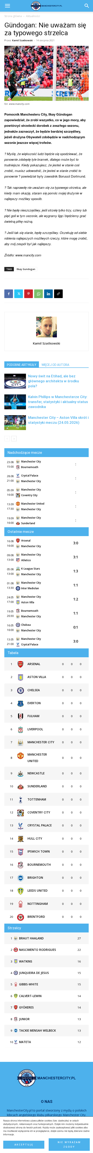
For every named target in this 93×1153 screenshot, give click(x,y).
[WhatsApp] (38, 293)
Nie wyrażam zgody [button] (69, 1144)
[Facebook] (8, 293)
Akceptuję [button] (23, 1144)
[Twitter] (18, 293)
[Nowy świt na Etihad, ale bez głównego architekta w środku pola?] (15, 381)
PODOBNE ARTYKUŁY (21, 365)
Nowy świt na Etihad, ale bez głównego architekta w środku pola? (53, 381)
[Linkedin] (48, 293)
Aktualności (33, 16)
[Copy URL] (58, 293)
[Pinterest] (28, 293)
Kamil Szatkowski (22, 40)
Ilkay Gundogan (26, 269)
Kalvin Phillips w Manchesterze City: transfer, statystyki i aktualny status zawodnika (58, 402)
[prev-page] (7, 438)
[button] (87, 6)
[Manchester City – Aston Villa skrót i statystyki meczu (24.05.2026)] (15, 422)
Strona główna (13, 16)
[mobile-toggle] (7, 6)
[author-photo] (46, 337)
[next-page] (14, 438)
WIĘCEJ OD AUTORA (55, 365)
